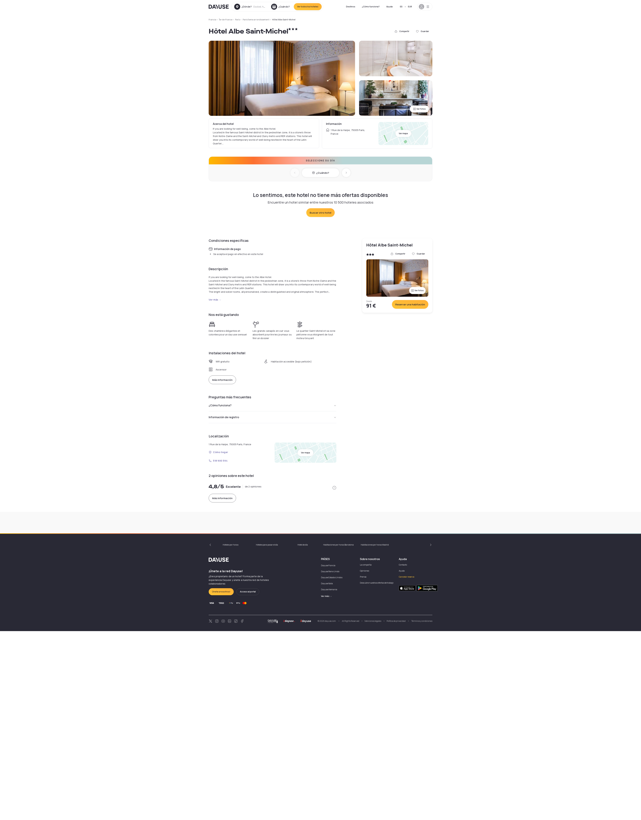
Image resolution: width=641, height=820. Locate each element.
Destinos (350, 6)
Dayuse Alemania (329, 589)
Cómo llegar (220, 452)
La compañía (366, 564)
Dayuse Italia (327, 583)
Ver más (213, 299)
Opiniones (364, 570)
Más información (222, 380)
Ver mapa (403, 133)
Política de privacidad (396, 621)
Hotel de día (302, 544)
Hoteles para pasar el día (267, 544)
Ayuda (389, 6)
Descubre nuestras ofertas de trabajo (376, 582)
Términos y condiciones (421, 621)
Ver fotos (421, 108)
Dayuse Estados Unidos (331, 577)
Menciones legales (373, 621)
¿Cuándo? (322, 173)
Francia (212, 19)
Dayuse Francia (328, 565)
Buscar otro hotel (320, 212)
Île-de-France (225, 19)
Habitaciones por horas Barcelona (338, 544)
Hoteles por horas (230, 544)
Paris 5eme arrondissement (256, 19)
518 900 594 (220, 460)
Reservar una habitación (410, 304)
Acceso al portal (248, 591)
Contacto (403, 564)
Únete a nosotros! (221, 591)
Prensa (363, 576)
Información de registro (224, 417)
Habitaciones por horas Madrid (375, 544)
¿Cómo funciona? (371, 6)
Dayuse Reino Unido (330, 571)
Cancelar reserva (406, 576)
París (237, 19)
